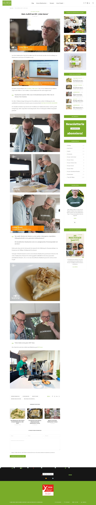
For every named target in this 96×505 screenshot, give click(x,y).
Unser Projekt (59, 3)
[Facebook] (5, 59)
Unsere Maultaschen (41, 3)
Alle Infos (75, 266)
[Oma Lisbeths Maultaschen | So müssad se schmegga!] (6, 3)
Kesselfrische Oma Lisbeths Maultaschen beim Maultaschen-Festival (35, 422)
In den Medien (26, 396)
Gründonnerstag (15, 396)
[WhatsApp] (5, 73)
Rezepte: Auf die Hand (71, 157)
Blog (33, 3)
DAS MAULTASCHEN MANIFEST (49, 103)
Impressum (40, 502)
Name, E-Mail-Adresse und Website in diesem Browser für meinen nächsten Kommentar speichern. (33, 452)
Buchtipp (75, 99)
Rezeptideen (35, 396)
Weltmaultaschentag (29, 398)
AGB (28, 502)
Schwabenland (76, 92)
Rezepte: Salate (70, 168)
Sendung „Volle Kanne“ (32, 88)
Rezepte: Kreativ (70, 165)
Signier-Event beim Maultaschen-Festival (82, 94)
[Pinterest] (5, 63)
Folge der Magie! (48, 474)
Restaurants (69, 154)
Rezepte (52, 3)
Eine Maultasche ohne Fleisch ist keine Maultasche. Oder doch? (17, 422)
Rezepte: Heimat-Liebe (72, 162)
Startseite (11, 8)
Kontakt (24, 502)
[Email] (5, 66)
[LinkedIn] (5, 69)
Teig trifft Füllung (35, 11)
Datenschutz (33, 502)
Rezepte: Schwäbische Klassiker (73, 171)
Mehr (75, 218)
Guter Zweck (69, 148)
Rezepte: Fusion (70, 160)
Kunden (68, 151)
